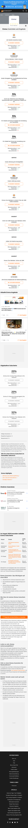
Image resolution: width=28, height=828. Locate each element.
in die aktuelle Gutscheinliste (18, 670)
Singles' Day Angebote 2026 (14, 810)
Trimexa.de (14, 785)
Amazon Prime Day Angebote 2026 (14, 814)
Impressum (14, 767)
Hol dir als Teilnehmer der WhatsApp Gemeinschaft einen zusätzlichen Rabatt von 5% (14, 556)
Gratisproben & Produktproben (14, 799)
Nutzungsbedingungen (14, 771)
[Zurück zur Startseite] (6, 11)
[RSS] (17, 822)
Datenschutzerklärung (14, 773)
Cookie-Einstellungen (14, 778)
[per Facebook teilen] (7, 822)
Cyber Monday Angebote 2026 (14, 812)
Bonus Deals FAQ (14, 765)
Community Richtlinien (14, 776)
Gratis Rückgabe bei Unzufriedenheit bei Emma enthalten (14, 551)
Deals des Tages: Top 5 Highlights (14, 793)
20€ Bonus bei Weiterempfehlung (11, 475)
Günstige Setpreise (7, 479)
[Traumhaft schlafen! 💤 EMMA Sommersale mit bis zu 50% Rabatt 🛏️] (14, 300)
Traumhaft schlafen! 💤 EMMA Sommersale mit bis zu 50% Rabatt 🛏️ (14, 309)
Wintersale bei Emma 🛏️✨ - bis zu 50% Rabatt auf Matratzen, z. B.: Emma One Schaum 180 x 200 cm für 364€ (13, 334)
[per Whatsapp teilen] (10, 822)
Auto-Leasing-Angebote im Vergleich (14, 797)
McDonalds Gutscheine (14, 801)
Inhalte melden (14, 769)
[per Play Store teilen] (14, 822)
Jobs (14, 760)
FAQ (14, 762)
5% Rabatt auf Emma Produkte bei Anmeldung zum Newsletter (14, 562)
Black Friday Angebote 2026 (14, 808)
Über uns (14, 758)
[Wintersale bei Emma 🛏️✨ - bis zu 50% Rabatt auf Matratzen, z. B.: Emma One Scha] (14, 323)
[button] (26, 26)
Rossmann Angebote (14, 806)
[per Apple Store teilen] (12, 822)
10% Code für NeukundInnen (10, 477)
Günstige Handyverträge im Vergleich (14, 795)
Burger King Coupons (14, 804)
